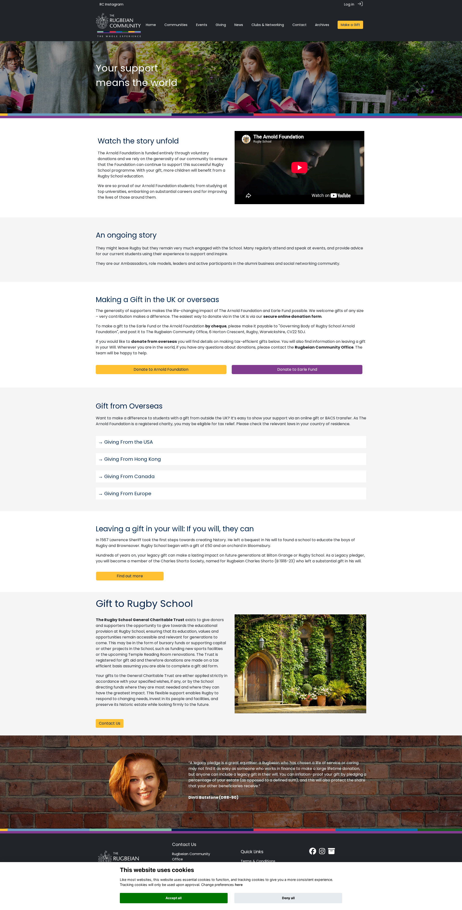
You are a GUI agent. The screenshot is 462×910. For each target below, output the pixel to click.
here (239, 885)
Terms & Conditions (258, 861)
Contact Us (184, 844)
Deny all (288, 898)
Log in (349, 4)
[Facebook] (312, 852)
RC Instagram (111, 4)
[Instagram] (322, 852)
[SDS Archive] (331, 852)
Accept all (174, 898)
